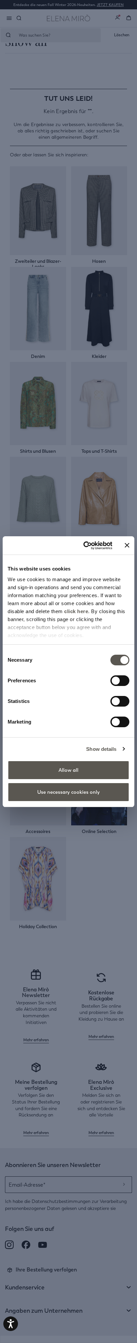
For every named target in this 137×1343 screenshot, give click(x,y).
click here (76, 611)
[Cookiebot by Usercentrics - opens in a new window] (84, 545)
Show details (101, 749)
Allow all (68, 770)
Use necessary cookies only (68, 792)
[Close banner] (127, 545)
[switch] (119, 680)
